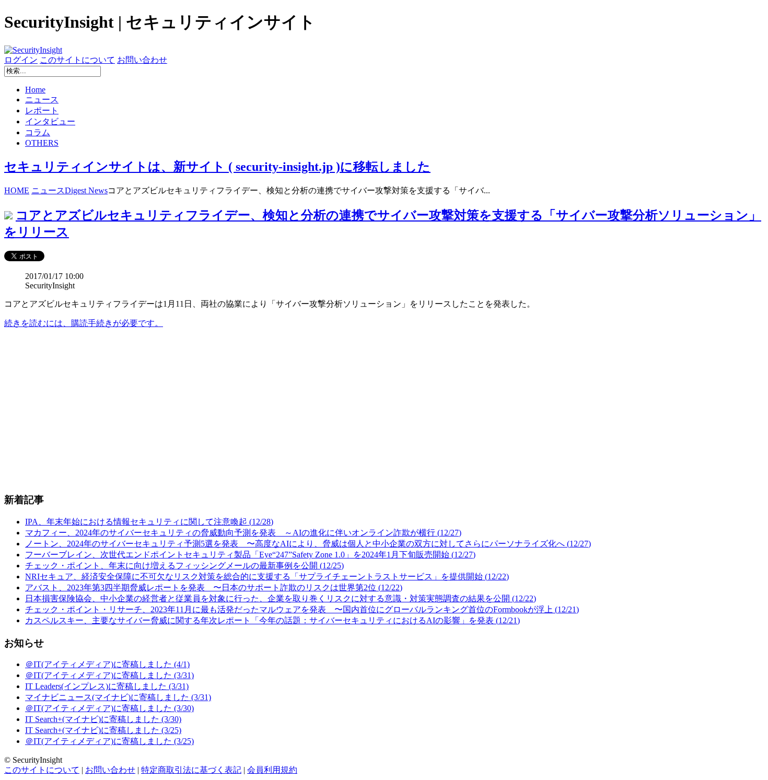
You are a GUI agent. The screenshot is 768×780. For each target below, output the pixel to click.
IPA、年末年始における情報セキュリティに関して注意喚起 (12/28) (149, 521)
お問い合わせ (142, 59)
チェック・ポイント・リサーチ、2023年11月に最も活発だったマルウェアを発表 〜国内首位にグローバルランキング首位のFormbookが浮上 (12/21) (302, 609)
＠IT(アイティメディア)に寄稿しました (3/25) (109, 741)
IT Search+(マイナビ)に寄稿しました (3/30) (103, 719)
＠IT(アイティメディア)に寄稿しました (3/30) (109, 708)
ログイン (21, 59)
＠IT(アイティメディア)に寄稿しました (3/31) (109, 675)
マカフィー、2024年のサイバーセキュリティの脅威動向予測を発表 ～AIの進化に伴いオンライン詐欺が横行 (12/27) (243, 532)
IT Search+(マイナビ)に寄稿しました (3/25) (103, 730)
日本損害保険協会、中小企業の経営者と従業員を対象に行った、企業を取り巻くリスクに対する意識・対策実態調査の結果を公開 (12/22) (280, 598)
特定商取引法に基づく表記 (191, 769)
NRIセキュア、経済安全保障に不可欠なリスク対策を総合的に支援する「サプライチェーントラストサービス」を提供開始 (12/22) (267, 576)
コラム (37, 132)
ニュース (42, 99)
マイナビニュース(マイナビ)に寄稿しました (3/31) (118, 697)
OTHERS (42, 142)
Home (35, 89)
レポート (42, 110)
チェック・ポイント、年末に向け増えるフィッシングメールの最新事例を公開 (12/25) (184, 565)
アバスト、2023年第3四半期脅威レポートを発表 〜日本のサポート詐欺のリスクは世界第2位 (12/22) (213, 587)
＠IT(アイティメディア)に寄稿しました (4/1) (107, 664)
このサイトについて (77, 59)
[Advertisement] (317, 410)
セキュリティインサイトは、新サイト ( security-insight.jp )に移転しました (217, 166)
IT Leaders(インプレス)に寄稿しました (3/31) (107, 686)
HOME (16, 190)
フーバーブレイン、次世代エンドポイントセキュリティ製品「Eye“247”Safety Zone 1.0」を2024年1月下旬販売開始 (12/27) (250, 554)
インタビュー (50, 121)
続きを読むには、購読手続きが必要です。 (83, 323)
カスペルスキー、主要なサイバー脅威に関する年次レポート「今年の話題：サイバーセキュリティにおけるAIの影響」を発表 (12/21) (272, 620)
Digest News (86, 190)
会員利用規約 (272, 769)
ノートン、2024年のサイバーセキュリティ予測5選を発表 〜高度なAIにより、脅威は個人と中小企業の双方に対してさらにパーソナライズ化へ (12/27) (308, 543)
